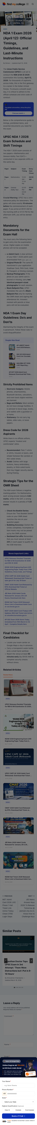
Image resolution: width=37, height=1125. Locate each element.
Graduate (18, 1110)
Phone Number (8, 1089)
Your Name (6, 1081)
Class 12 (7, 1110)
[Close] (33, 1060)
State (4, 1098)
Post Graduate (29, 1110)
